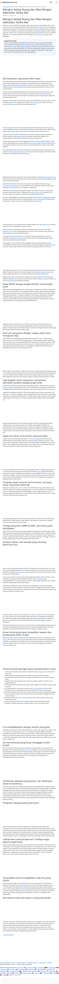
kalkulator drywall (42, 279)
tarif (31, 688)
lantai (39, 46)
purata (35, 439)
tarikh (22, 701)
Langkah (48, 143)
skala (52, 48)
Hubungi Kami (21, 962)
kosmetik (5, 645)
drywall (27, 46)
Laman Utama (6, 6)
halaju (40, 27)
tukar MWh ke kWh (40, 688)
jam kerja (28, 750)
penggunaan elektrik (49, 197)
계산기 (17, 975)
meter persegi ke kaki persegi (17, 152)
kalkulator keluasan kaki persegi (44, 272)
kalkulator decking (17, 238)
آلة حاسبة (37, 973)
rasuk (14, 46)
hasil (24, 131)
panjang (39, 471)
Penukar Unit (41, 34)
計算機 (55, 973)
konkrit (10, 46)
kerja (43, 27)
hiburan (5, 639)
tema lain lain (47, 224)
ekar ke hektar (22, 136)
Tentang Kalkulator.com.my (8, 962)
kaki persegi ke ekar (36, 102)
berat (8, 190)
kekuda (38, 618)
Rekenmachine (27, 973)
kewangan (51, 128)
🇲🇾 (51, 2)
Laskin (2, 973)
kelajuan (12, 280)
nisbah (20, 639)
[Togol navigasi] (56, 2)
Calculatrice (3, 971)
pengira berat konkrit (36, 192)
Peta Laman (42, 962)
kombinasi (40, 579)
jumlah (14, 187)
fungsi (33, 44)
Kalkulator (25, 971)
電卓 (11, 975)
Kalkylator (53, 971)
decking (22, 46)
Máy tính (9, 973)
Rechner (17, 973)
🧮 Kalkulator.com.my (8, 2)
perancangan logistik (22, 572)
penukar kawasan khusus (20, 87)
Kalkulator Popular (32, 962)
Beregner (21, 967)
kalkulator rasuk (7, 231)
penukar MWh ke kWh (39, 199)
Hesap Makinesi (14, 971)
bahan (24, 44)
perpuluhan (25, 885)
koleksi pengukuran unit (48, 177)
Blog (12, 6)
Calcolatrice (30, 967)
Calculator (4, 969)
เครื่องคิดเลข (46, 973)
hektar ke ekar (11, 131)
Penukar (49, 962)
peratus (6, 387)
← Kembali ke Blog (8, 935)
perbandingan (11, 104)
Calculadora (40, 967)
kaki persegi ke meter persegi (36, 143)
